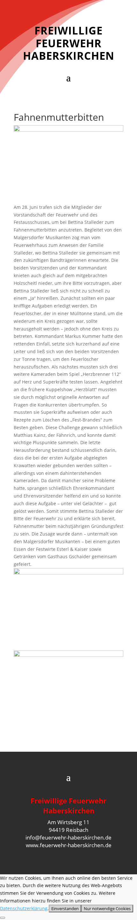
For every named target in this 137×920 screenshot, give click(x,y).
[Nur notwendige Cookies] (2, 918)
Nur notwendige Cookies (107, 908)
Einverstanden (65, 908)
